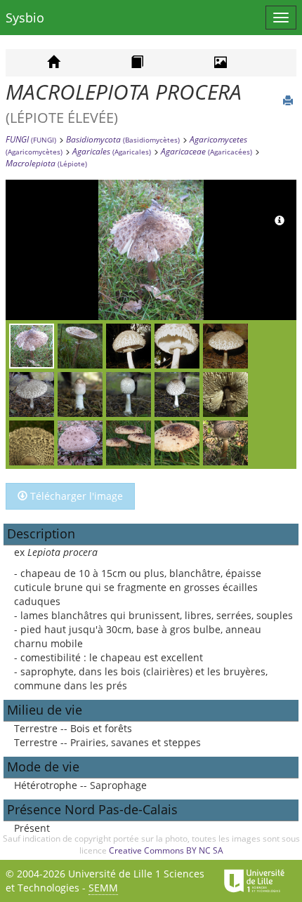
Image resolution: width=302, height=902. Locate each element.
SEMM (103, 887)
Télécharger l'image (75, 496)
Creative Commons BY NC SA (166, 850)
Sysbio (25, 17)
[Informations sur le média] (279, 221)
